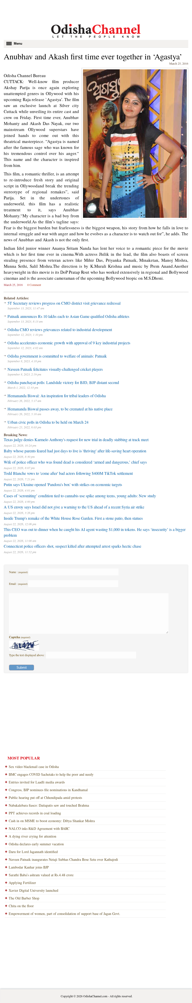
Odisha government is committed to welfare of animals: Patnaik (57, 356)
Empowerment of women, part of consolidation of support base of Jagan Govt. (64, 913)
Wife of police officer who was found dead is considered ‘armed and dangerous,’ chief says (75, 462)
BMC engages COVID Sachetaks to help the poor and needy (51, 774)
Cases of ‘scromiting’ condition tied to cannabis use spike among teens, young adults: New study (80, 495)
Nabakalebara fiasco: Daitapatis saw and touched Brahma (49, 805)
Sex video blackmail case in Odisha (34, 766)
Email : (18, 584)
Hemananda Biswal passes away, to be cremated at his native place (60, 408)
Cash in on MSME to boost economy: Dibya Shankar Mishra (52, 820)
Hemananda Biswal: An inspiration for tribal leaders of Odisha (57, 395)
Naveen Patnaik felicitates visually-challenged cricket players (55, 369)
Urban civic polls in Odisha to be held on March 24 (48, 422)
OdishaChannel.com (95, 996)
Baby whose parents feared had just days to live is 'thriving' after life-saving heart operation (75, 450)
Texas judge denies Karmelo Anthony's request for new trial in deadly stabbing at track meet (76, 439)
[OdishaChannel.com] (96, 39)
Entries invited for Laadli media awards (37, 782)
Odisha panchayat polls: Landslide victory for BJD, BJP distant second (63, 382)
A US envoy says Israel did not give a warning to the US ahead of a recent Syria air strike (74, 506)
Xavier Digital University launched (33, 890)
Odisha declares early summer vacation (36, 844)
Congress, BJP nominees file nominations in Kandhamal (48, 789)
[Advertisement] (96, 11)
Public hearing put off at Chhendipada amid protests (45, 797)
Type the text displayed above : (27, 655)
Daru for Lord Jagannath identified (33, 851)
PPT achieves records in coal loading (35, 813)
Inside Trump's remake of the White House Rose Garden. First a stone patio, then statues (73, 518)
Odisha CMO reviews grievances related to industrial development (60, 329)
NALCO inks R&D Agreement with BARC (39, 828)
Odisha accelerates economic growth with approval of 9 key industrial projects (69, 342)
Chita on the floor (21, 905)
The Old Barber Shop (24, 898)
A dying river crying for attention (32, 836)
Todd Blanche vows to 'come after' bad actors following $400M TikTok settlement (68, 473)
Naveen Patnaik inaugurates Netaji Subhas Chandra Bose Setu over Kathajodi (63, 859)
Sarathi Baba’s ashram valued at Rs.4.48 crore (41, 875)
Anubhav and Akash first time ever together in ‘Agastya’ (93, 56)
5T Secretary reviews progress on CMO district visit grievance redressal (64, 303)
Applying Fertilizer (22, 882)
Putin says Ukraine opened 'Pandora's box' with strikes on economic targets (63, 484)
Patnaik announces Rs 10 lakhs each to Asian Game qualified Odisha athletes (68, 316)
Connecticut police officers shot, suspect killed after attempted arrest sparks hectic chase (72, 546)
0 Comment (34, 285)
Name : (18, 572)
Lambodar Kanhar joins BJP (29, 867)
